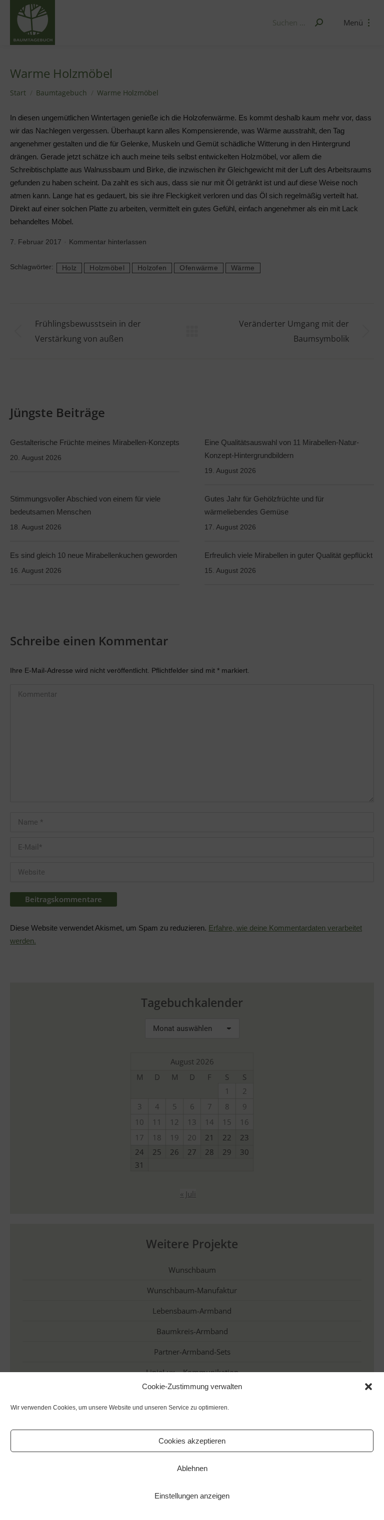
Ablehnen (192, 1468)
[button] (369, 1387)
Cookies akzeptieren (192, 1441)
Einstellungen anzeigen (192, 1496)
